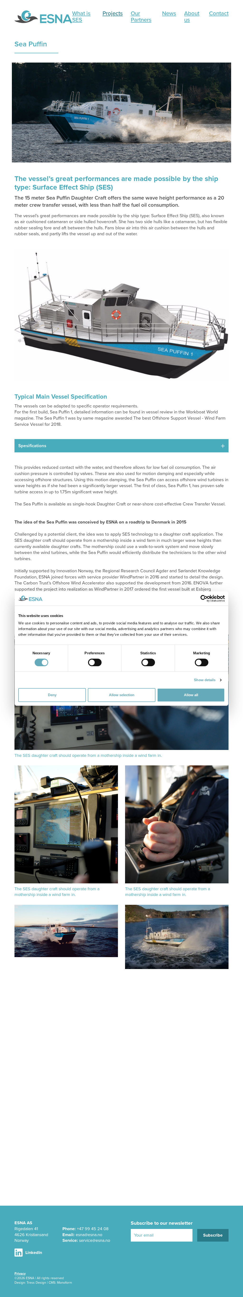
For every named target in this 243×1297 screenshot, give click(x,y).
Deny (52, 695)
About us (191, 16)
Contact (219, 13)
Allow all (191, 695)
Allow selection (121, 695)
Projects (113, 13)
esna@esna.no (89, 1235)
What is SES (81, 16)
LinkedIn (33, 1252)
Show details (204, 680)
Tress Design (36, 1282)
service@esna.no (94, 1240)
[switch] (95, 662)
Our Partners (141, 16)
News (169, 13)
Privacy (20, 1273)
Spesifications (32, 445)
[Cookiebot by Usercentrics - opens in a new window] (204, 598)
